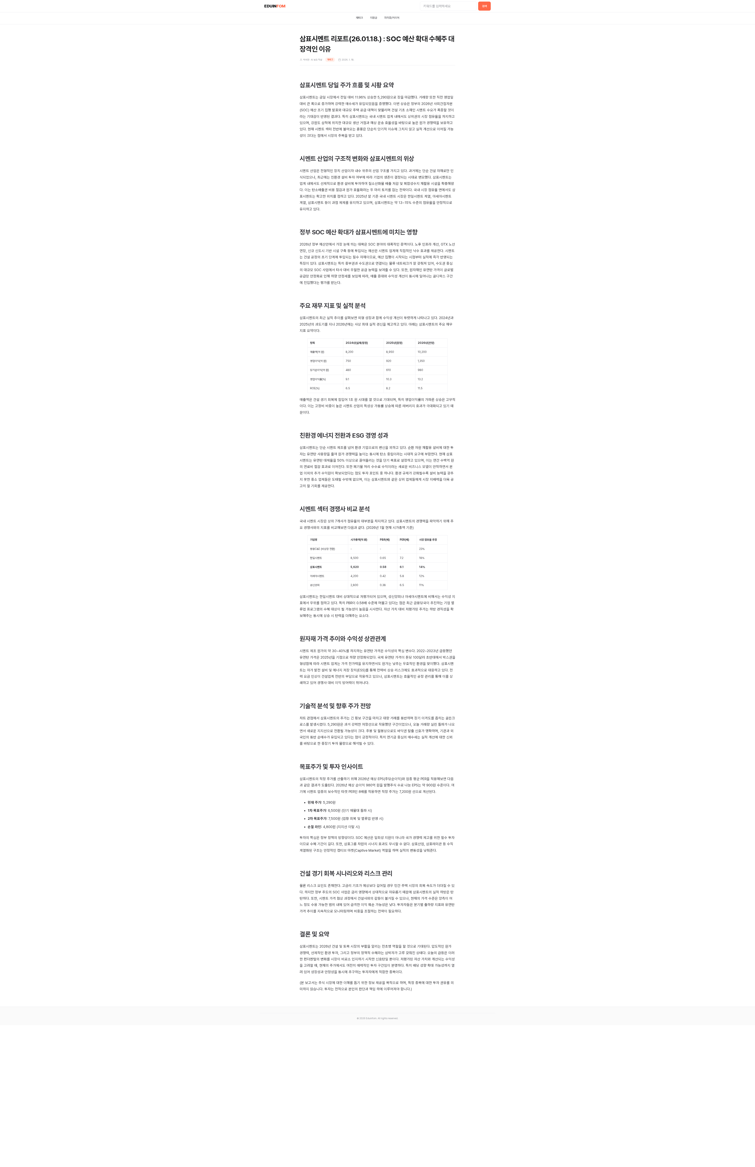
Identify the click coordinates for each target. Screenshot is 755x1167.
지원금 (373, 17)
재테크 (359, 17)
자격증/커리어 (391, 17)
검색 (484, 6)
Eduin (274, 6)
